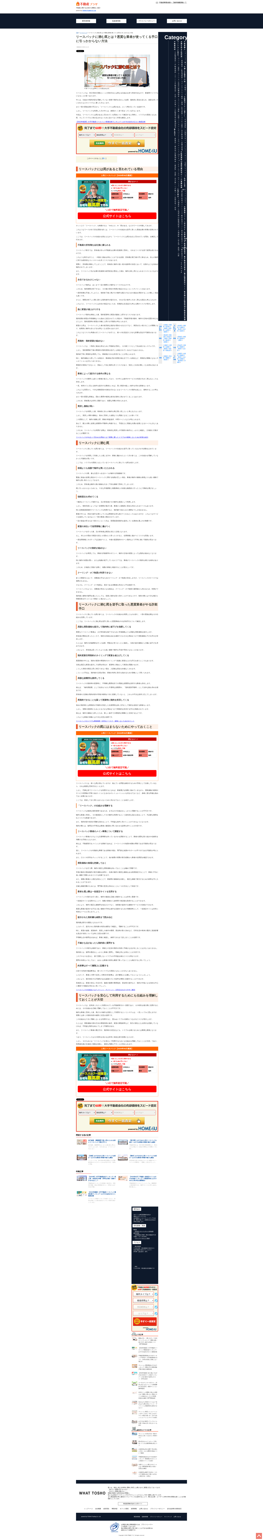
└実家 (175, 173)
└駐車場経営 (182, 73)
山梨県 (182, 327)
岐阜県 (182, 338)
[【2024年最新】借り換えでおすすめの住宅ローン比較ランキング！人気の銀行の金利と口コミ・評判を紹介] (134, 1373)
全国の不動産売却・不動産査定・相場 (185, 306)
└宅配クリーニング (185, 169)
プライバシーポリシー (146, 21)
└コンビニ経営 (182, 121)
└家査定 (175, 139)
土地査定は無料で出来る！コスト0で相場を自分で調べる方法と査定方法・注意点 (147, 1474)
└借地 (182, 102)
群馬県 (165, 342)
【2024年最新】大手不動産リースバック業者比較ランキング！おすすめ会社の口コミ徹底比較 (102, 1194)
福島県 (165, 331)
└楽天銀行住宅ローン (182, 237)
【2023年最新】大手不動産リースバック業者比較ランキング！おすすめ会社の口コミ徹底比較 (110, 122)
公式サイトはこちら (117, 216)
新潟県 (180, 325)
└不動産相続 (175, 67)
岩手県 (168, 326)
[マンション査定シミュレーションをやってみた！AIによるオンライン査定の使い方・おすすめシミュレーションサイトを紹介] (134, 1412)
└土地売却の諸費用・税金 (178, 218)
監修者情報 (116, 21)
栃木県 (168, 340)
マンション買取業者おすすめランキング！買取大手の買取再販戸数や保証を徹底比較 (147, 1367)
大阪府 (166, 345)
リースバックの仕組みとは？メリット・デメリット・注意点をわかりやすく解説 (105, 990)
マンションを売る (178, 48)
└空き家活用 (182, 133)
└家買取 (175, 166)
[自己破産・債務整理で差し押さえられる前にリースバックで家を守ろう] (82, 1142)
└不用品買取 (185, 122)
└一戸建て (175, 188)
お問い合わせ (177, 21)
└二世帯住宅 (175, 199)
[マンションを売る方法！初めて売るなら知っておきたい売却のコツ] (134, 1434)
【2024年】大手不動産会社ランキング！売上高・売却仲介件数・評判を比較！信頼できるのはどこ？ (102, 1178)
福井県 (182, 330)
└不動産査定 (175, 56)
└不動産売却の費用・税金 (175, 118)
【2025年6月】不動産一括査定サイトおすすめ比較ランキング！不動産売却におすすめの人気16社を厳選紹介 (143, 1178)
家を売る (174, 132)
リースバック (83, 32)
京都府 (168, 347)
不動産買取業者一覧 (184, 249)
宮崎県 (182, 358)
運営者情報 (86, 21)
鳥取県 (180, 348)
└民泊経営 (182, 110)
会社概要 (98, 1508)
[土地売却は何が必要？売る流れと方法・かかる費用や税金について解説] (134, 1450)
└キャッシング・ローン (185, 196)
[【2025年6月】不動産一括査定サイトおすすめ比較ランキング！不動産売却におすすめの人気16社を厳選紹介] (123, 1178)
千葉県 (165, 338)
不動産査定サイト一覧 (184, 283)
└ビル (178, 164)
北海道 (166, 324)
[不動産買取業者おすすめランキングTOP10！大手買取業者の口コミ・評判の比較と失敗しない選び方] (134, 1356)
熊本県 (180, 357)
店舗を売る (181, 45)
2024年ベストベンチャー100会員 (144, 1231)
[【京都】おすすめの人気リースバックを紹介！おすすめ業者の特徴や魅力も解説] (82, 1157)
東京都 (166, 335)
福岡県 (180, 353)
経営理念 (106, 1508)
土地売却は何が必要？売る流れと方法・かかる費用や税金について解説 (147, 1451)
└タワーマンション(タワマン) (178, 149)
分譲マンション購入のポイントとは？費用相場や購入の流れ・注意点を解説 (147, 1466)
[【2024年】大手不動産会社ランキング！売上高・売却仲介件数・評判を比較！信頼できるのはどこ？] (82, 1178)
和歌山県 (168, 350)
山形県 (168, 330)
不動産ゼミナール (184, 103)
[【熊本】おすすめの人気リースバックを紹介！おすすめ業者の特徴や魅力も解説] (123, 1157)
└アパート (178, 132)
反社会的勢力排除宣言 (174, 1508)
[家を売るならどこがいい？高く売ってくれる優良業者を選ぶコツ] (134, 1442)
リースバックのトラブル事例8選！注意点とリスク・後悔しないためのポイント (105, 721)
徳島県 (166, 356)
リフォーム (184, 218)
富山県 (180, 329)
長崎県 (182, 355)
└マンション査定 (178, 63)
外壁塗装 (184, 209)
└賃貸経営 (182, 62)
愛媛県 (168, 358)
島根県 (182, 347)
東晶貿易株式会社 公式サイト (132, 1503)
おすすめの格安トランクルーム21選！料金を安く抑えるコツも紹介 (147, 1423)
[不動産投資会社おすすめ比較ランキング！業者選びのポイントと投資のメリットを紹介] (134, 1457)
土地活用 (181, 53)
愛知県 (180, 336)
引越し (184, 68)
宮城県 (165, 328)
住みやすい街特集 (184, 230)
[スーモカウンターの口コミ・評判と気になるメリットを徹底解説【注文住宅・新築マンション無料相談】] (134, 1383)
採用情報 (134, 1508)
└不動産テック (185, 89)
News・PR (185, 239)
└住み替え (175, 102)
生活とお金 (184, 182)
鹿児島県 (180, 360)
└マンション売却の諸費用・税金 (178, 84)
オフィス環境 (124, 1508)
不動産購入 (184, 45)
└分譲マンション (178, 120)
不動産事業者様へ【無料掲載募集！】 (173, 2)
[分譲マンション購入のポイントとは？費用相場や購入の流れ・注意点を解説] (134, 1465)
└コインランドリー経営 (182, 89)
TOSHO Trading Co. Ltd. (89, 10)
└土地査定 (178, 202)
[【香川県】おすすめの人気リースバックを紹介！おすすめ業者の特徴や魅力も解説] (123, 1142)
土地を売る (178, 192)
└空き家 (175, 179)
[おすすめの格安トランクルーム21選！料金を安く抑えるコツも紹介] (134, 1421)
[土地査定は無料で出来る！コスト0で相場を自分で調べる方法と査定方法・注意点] (134, 1473)
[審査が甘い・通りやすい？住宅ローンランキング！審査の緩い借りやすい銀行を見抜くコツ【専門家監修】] (134, 1339)
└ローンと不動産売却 (175, 83)
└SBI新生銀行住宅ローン (182, 198)
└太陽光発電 (182, 145)
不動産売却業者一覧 (184, 266)
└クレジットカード (185, 152)
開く (104, 158)
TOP (77, 32)
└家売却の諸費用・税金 (175, 153)
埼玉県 (169, 336)
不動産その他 (184, 76)
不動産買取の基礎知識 (181, 160)
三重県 (180, 340)
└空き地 (178, 241)
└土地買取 (178, 232)
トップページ (88, 1508)
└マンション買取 (178, 105)
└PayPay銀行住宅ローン (182, 254)
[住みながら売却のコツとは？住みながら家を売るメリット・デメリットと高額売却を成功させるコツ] (134, 1402)
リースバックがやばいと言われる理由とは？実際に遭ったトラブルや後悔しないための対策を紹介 (112, 437)
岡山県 (180, 345)
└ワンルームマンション (178, 178)
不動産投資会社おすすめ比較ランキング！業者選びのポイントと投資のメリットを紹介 (147, 1458)
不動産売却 (174, 45)
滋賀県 (165, 348)
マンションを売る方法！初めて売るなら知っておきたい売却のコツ (147, 1435)
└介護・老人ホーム (185, 136)
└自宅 (175, 207)
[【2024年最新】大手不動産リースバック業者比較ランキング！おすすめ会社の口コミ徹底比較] (82, 1193)
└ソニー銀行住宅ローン (182, 218)
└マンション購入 (185, 58)
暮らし (184, 113)
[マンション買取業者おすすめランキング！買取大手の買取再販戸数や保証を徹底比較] (134, 1366)
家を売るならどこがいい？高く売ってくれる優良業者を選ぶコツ (147, 1443)
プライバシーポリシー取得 (142, 1238)
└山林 (178, 253)
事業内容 (114, 1508)
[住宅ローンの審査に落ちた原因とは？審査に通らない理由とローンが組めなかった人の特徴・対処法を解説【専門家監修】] (134, 1392)
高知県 (165, 359)
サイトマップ (168, 1516)
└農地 (178, 248)
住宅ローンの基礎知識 (181, 179)
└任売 (175, 95)
